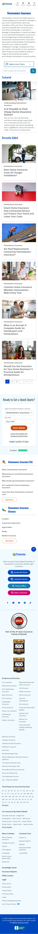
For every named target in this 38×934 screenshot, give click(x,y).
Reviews (22, 844)
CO (18, 791)
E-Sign (4, 897)
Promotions (6, 853)
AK (3, 791)
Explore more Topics (17, 64)
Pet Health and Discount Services (13, 770)
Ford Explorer (6, 818)
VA (12, 802)
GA (33, 791)
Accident (5, 519)
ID (8, 794)
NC (20, 796)
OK (16, 799)
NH (30, 796)
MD (28, 794)
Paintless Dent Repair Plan (11, 766)
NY (10, 799)
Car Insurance (7, 682)
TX (6, 802)
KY (19, 794)
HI (2, 794)
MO (10, 796)
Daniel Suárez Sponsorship (6, 857)
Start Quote (19, 428)
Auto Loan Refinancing (9, 773)
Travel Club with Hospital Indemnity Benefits (25, 727)
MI (3, 796)
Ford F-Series (16, 818)
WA (18, 802)
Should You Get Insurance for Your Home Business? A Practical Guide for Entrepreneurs (18, 370)
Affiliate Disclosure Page (20, 923)
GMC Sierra (26, 818)
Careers (4, 846)
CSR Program (6, 850)
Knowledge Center (9, 868)
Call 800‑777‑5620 (21, 442)
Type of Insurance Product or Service (17, 409)
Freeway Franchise (8, 843)
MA (25, 794)
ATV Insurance (7, 698)
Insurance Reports (9, 872)
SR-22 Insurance (7, 707)
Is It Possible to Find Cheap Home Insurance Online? (17, 112)
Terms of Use (6, 884)
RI (25, 799)
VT (15, 802)
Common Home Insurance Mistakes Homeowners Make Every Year (18, 290)
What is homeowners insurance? (14, 469)
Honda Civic (17, 821)
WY (28, 802)
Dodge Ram (20, 816)
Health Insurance (25, 692)
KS (16, 794)
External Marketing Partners (11, 901)
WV (24, 802)
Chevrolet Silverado (8, 816)
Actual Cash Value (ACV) (11, 523)
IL (10, 794)
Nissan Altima (26, 821)
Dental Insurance (25, 695)
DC (24, 791)
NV (7, 799)
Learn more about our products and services (19, 435)
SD (31, 799)
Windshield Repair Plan (10, 754)
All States (5, 805)
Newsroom (5, 862)
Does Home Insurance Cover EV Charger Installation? (16, 172)
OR (20, 799)
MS (13, 796)
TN (3, 802)
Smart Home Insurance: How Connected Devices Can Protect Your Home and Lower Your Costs (19, 212)
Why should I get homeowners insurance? (18, 481)
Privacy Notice (7, 890)
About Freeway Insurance (7, 838)
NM (3, 799)
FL (30, 791)
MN (6, 796)
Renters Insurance (8, 720)
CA (15, 791)
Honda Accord (7, 821)
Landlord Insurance (8, 740)
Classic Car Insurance (9, 711)
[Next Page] (31, 381)
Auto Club (5, 750)
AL (6, 791)
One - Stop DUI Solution (10, 780)
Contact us (22, 838)
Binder (4, 531)
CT (21, 791)
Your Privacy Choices (9, 904)
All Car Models (7, 827)
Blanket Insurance (9, 536)
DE (27, 791)
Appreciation (7, 527)
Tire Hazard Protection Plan (11, 763)
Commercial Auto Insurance (11, 743)
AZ (12, 791)
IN (13, 794)
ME (32, 794)
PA (23, 799)
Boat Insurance (7, 695)
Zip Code (8, 417)
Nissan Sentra (7, 824)
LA (21, 794)
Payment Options (25, 841)
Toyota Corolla (28, 824)
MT (17, 796)
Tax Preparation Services (10, 776)
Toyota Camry (17, 824)
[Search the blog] (33, 70)
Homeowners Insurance (16, 166)
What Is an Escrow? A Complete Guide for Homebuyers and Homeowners (15, 329)
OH (13, 799)
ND (23, 796)
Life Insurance (24, 688)
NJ (33, 796)
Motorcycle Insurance (9, 686)
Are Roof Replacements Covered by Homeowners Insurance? (17, 251)
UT (9, 802)
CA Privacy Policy (7, 894)
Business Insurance (8, 737)
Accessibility (23, 853)
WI (21, 802)
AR (9, 791)
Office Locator (7, 876)
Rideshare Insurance (9, 747)
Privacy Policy (6, 887)
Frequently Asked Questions (25, 849)
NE (26, 796)
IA (5, 794)
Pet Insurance (23, 704)
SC (28, 799)
